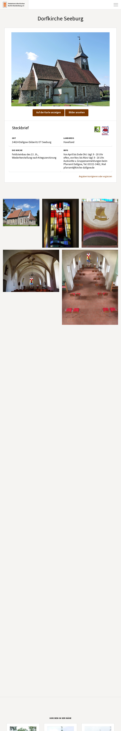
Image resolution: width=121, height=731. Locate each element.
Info (65, 150)
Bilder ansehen (77, 112)
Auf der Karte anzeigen (48, 112)
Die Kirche (17, 150)
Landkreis (68, 138)
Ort (14, 138)
